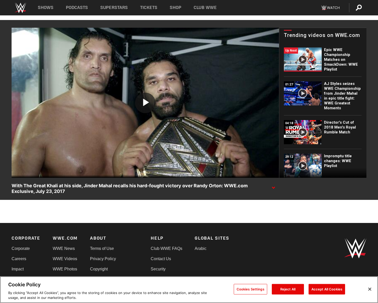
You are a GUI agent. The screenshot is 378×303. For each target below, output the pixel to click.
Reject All (287, 289)
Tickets (148, 7)
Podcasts (77, 7)
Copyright (99, 269)
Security (158, 269)
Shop (175, 7)
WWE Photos (65, 269)
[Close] (369, 289)
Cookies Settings (250, 289)
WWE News (64, 248)
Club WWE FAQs (166, 248)
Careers (19, 259)
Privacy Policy (103, 259)
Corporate (21, 248)
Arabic (200, 248)
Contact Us (161, 259)
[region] (189, 289)
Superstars (114, 7)
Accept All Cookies (326, 289)
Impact (18, 269)
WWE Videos (65, 259)
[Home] (20, 8)
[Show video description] (273, 186)
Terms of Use (102, 248)
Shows (45, 7)
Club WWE (205, 7)
